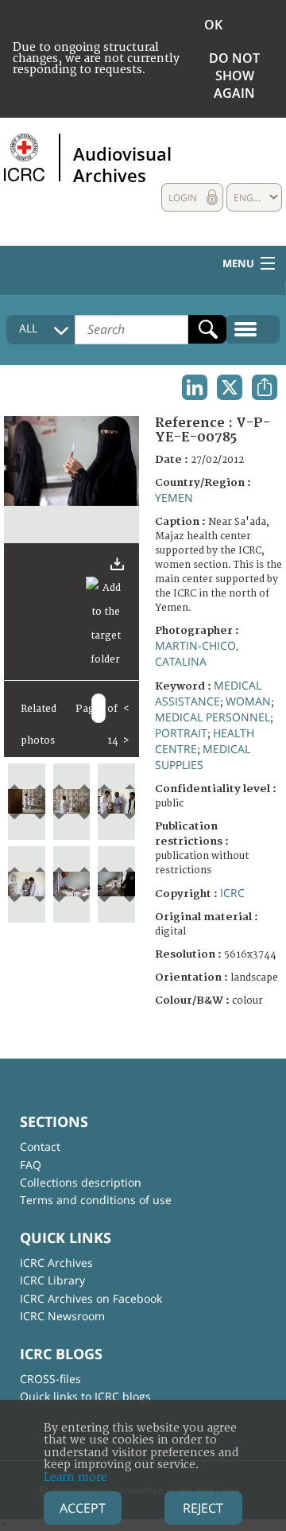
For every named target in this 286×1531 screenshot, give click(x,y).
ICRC (232, 892)
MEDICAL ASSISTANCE (208, 693)
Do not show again (234, 75)
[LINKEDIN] (194, 387)
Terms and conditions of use (96, 1199)
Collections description (80, 1182)
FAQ (30, 1164)
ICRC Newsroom (62, 1315)
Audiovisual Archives (122, 164)
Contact (40, 1146)
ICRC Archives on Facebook (91, 1298)
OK (213, 24)
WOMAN (248, 701)
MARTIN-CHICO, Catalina (196, 653)
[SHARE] (264, 387)
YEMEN (174, 497)
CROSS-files (50, 1378)
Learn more (75, 1477)
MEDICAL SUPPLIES (202, 756)
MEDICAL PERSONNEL (212, 717)
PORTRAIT (181, 732)
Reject (203, 1508)
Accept (83, 1508)
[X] (229, 387)
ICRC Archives (56, 1262)
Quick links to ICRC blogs (85, 1396)
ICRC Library (52, 1280)
